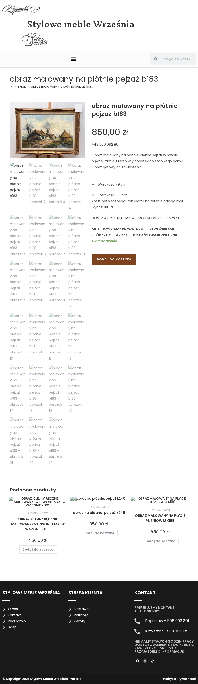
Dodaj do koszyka (114, 259)
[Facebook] (137, 661)
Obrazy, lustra (38, 513)
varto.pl (76, 679)
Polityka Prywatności (179, 679)
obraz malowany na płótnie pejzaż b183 (62, 86)
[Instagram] (145, 661)
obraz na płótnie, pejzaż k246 (99, 512)
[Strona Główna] (11, 86)
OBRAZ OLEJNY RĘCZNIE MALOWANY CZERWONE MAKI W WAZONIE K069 (38, 524)
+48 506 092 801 (105, 144)
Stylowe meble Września (80, 24)
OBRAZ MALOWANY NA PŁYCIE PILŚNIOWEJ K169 (160, 518)
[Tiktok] (152, 661)
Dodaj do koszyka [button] (38, 549)
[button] (74, 59)
